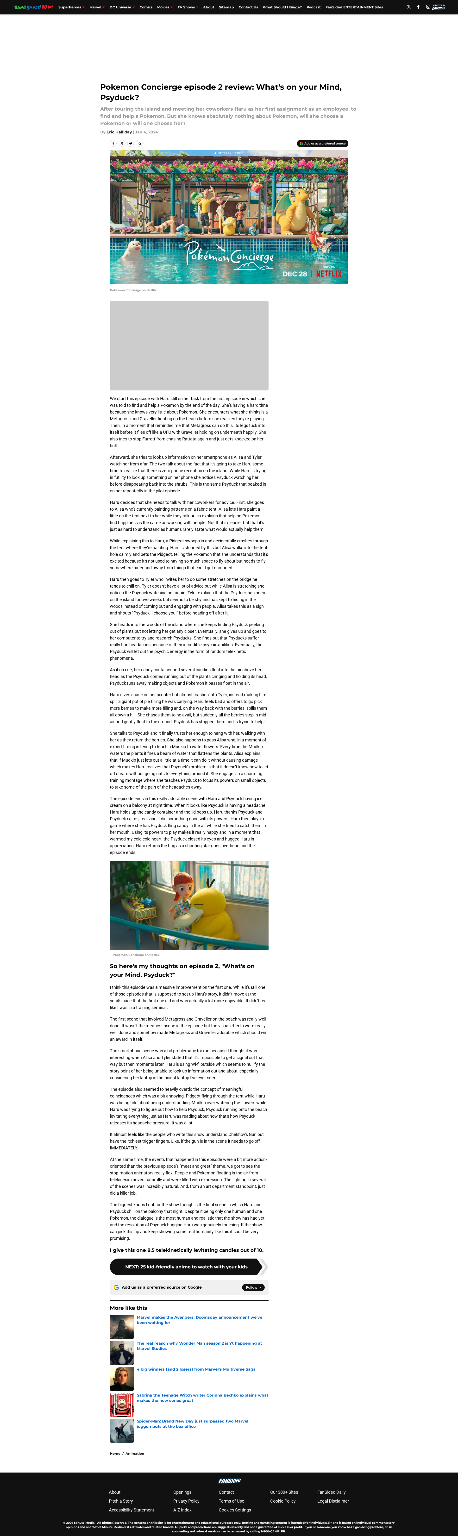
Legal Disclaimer (333, 1501)
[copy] (139, 143)
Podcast (314, 7)
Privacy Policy (186, 1501)
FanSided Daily (331, 1492)
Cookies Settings (235, 1509)
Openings (182, 1492)
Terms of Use (231, 1501)
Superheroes (69, 7)
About (208, 7)
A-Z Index (182, 1509)
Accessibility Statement (131, 1509)
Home (115, 1453)
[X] (409, 7)
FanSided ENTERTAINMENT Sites (354, 7)
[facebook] (418, 7)
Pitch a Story (121, 1501)
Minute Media (84, 1522)
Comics (146, 7)
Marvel (95, 7)
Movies (163, 7)
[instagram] (428, 7)
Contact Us (248, 7)
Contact (226, 1492)
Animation (134, 1453)
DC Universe (120, 7)
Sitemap (226, 7)
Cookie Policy (283, 1501)
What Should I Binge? (282, 7)
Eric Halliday (119, 132)
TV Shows (186, 7)
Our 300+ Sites (284, 1492)
